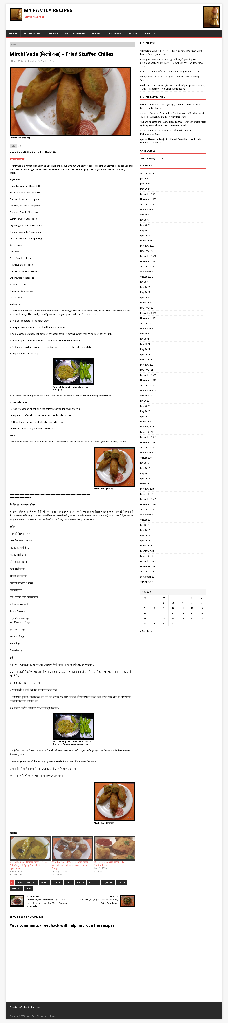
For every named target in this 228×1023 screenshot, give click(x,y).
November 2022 (148, 261)
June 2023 (145, 224)
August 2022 (146, 276)
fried (68, 882)
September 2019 (148, 452)
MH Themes (52, 1016)
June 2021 (145, 343)
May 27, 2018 (20, 61)
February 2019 (147, 488)
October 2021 (147, 323)
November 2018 (148, 504)
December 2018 (148, 499)
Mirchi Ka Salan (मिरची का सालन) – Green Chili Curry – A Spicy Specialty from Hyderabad (29, 865)
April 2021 (145, 354)
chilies (44, 882)
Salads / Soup (32, 33)
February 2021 (147, 364)
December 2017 (148, 561)
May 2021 (145, 349)
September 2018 (148, 514)
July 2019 (144, 462)
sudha (33, 61)
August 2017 (146, 581)
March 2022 (146, 302)
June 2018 (145, 530)
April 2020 (145, 416)
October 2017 (147, 571)
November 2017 (148, 566)
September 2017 (148, 576)
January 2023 (146, 250)
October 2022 (147, 266)
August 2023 (146, 214)
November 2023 (148, 199)
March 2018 (146, 545)
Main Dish (52, 33)
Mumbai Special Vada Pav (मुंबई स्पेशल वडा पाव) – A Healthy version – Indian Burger (70, 865)
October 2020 (147, 385)
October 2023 (147, 204)
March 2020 (146, 421)
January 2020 (146, 431)
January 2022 (146, 307)
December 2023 (148, 194)
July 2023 (144, 219)
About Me (151, 33)
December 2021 (148, 312)
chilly (57, 882)
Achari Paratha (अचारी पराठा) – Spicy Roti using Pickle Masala (169, 71)
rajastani (108, 882)
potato (93, 882)
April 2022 (145, 297)
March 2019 (146, 483)
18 (182, 613)
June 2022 (145, 287)
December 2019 (148, 437)
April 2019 (145, 478)
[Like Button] (13, 146)
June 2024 (145, 183)
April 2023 (145, 235)
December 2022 (148, 256)
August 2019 (146, 457)
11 (182, 608)
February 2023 (147, 245)
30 (164, 623)
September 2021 (148, 328)
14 (145, 613)
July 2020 (144, 400)
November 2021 (148, 318)
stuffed (16, 888)
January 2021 (146, 369)
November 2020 (148, 380)
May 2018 (145, 535)
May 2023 (145, 230)
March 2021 (146, 359)
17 (173, 613)
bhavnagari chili (26, 882)
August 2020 (146, 395)
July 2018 (144, 525)
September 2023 (148, 209)
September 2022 (148, 271)
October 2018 (147, 509)
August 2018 (146, 519)
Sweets (96, 33)
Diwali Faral (114, 33)
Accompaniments (74, 33)
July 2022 (144, 281)
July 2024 (144, 178)
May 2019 (145, 473)
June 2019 (145, 468)
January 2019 (146, 494)
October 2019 (147, 447)
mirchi (80, 882)
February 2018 (147, 550)
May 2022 (145, 292)
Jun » (149, 631)
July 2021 (144, 338)
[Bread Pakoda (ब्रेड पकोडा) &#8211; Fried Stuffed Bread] (114, 848)
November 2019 (148, 442)
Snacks (13, 33)
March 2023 (146, 240)
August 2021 (146, 333)
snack (122, 882)
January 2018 (146, 555)
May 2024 (145, 188)
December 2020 (148, 375)
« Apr (142, 631)
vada (28, 888)
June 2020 (145, 406)
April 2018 (145, 540)
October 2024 (147, 173)
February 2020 (147, 426)
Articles (133, 33)
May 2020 (145, 411)
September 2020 (148, 390)
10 (173, 608)
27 (201, 618)
